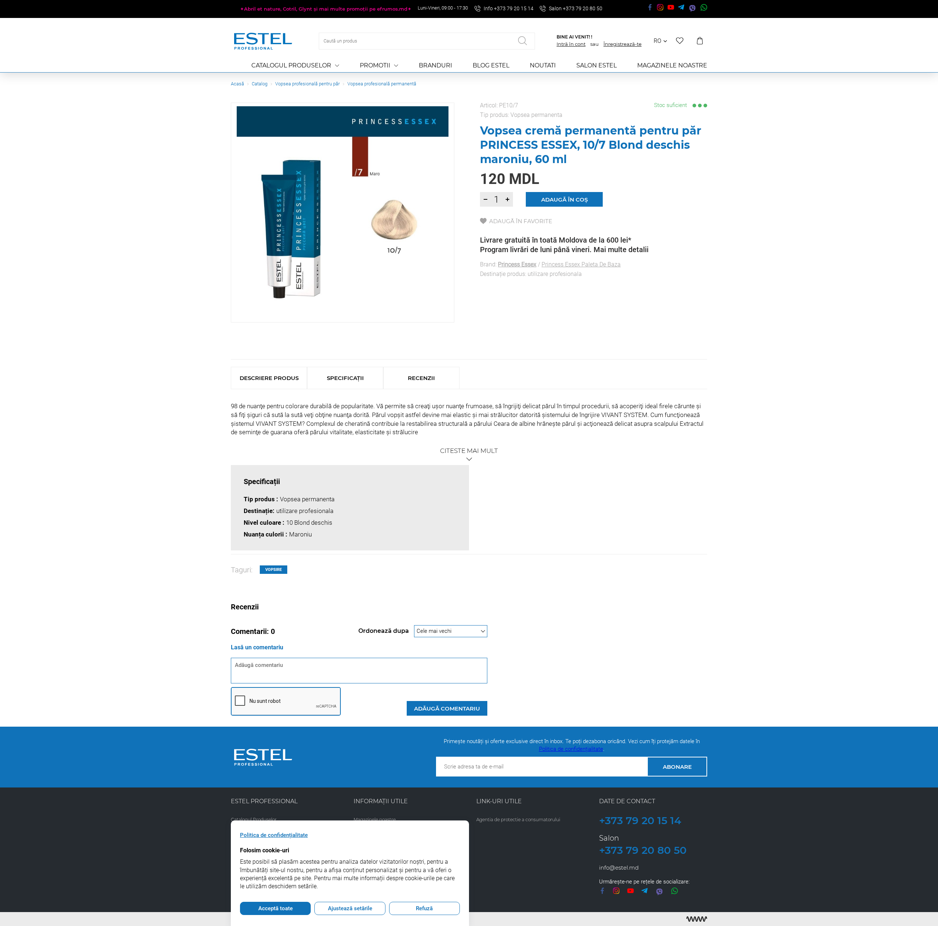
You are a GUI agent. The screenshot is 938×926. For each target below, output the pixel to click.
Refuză (424, 908)
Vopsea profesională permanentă (381, 83)
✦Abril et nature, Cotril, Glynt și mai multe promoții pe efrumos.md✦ (325, 9)
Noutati (543, 65)
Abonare (677, 766)
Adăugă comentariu (447, 708)
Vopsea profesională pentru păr (307, 83)
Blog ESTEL (491, 65)
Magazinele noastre (672, 65)
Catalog (259, 83)
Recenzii (421, 378)
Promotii (375, 65)
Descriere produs (269, 378)
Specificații (345, 378)
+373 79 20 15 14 (640, 820)
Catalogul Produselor (291, 65)
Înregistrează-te (622, 44)
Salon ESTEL (596, 65)
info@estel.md (619, 867)
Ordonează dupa (384, 630)
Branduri (435, 65)
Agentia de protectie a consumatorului (518, 819)
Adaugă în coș (564, 199)
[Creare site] (696, 919)
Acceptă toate (275, 908)
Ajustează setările (350, 908)
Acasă (237, 83)
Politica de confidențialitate (571, 749)
